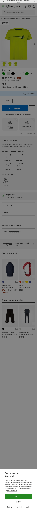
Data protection (12, 491)
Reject (19, 502)
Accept (18, 496)
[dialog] (18, 490)
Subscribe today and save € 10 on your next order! (18, 1)
